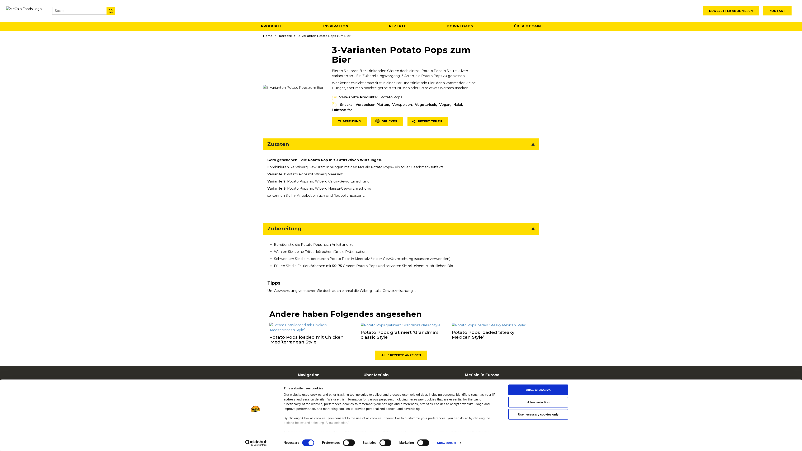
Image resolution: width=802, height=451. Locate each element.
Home (267, 36)
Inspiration (335, 26)
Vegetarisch (425, 105)
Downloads (460, 26)
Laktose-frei (342, 110)
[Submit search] (111, 11)
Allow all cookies (538, 390)
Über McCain (527, 26)
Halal (457, 105)
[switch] (349, 442)
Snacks (346, 105)
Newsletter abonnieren (731, 11)
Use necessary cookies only (538, 414)
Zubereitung (349, 121)
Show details (446, 443)
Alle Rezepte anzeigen (401, 355)
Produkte (272, 26)
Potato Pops (391, 97)
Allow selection (538, 402)
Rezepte (397, 26)
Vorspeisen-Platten (372, 105)
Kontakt (777, 11)
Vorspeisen (402, 105)
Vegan (444, 105)
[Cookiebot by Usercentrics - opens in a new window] (256, 443)
